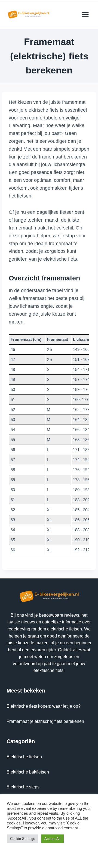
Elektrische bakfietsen (28, 772)
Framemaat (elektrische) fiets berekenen (45, 721)
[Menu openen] (85, 14)
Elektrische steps (23, 787)
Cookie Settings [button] (22, 839)
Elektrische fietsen (24, 757)
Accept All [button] (52, 839)
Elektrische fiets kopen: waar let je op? (44, 706)
